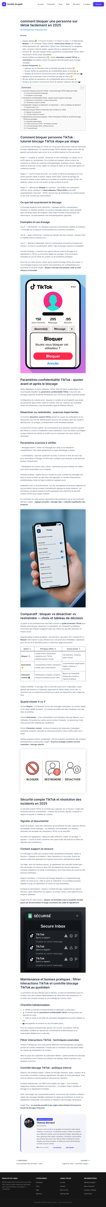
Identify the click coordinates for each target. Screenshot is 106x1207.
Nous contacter (89, 1186)
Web (67, 4)
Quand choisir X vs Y (32, 107)
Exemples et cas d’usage (34, 95)
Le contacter (57, 1147)
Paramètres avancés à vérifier (36, 102)
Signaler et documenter (33, 112)
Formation (51, 4)
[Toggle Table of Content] (81, 88)
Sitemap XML (64, 1194)
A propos (86, 4)
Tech (60, 4)
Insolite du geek (14, 4)
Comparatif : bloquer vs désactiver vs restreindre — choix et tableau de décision (52, 105)
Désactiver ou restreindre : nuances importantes (41, 100)
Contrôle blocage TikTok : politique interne (40, 126)
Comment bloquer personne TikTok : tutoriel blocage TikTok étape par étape (50, 91)
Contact (98, 4)
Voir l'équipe (70, 1147)
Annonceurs (88, 1194)
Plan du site (64, 1190)
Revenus (76, 4)
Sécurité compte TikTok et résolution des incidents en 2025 (44, 110)
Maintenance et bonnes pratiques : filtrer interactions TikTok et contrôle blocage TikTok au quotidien (52, 118)
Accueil (40, 4)
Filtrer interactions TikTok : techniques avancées (42, 123)
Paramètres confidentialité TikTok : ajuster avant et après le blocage (47, 98)
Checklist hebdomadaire (34, 121)
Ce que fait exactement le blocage (37, 93)
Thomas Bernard (32, 128)
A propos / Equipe (90, 1190)
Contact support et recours (35, 114)
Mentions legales (89, 1182)
